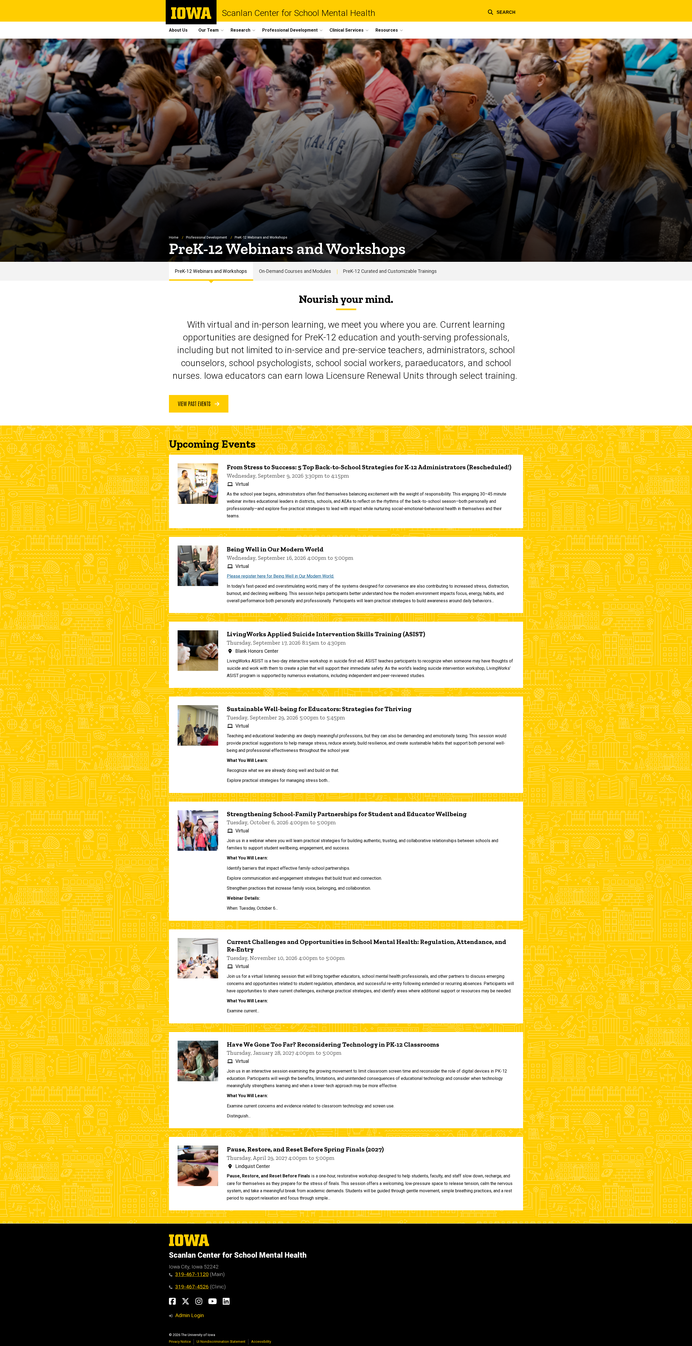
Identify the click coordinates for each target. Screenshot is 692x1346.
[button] (501, 11)
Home (173, 237)
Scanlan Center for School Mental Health (298, 13)
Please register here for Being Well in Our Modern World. (280, 576)
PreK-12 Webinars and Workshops (211, 271)
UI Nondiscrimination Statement (221, 1342)
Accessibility (261, 1342)
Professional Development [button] (290, 30)
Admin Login (189, 1315)
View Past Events (195, 403)
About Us (178, 30)
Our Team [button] (208, 30)
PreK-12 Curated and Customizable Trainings (390, 271)
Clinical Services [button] (347, 30)
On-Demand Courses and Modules (295, 271)
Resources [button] (386, 30)
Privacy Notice (180, 1342)
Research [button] (240, 30)
